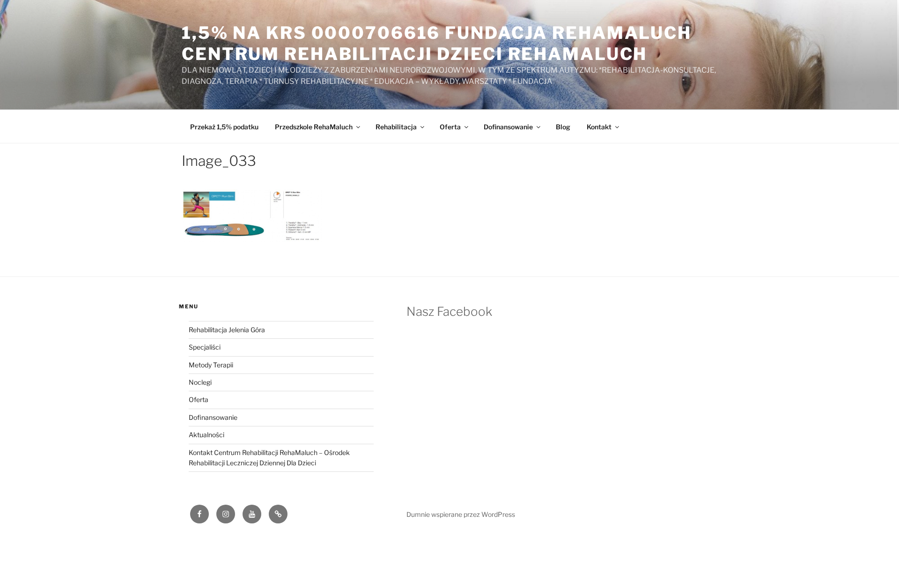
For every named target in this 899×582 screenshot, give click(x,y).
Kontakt (599, 127)
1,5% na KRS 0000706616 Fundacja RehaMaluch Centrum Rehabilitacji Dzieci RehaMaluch (437, 43)
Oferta (450, 127)
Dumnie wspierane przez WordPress (460, 514)
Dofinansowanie (508, 127)
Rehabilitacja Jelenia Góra (227, 330)
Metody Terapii (211, 365)
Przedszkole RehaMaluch (314, 127)
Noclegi (200, 382)
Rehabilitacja (396, 127)
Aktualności (206, 435)
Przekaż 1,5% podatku (224, 127)
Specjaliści (205, 347)
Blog (563, 127)
